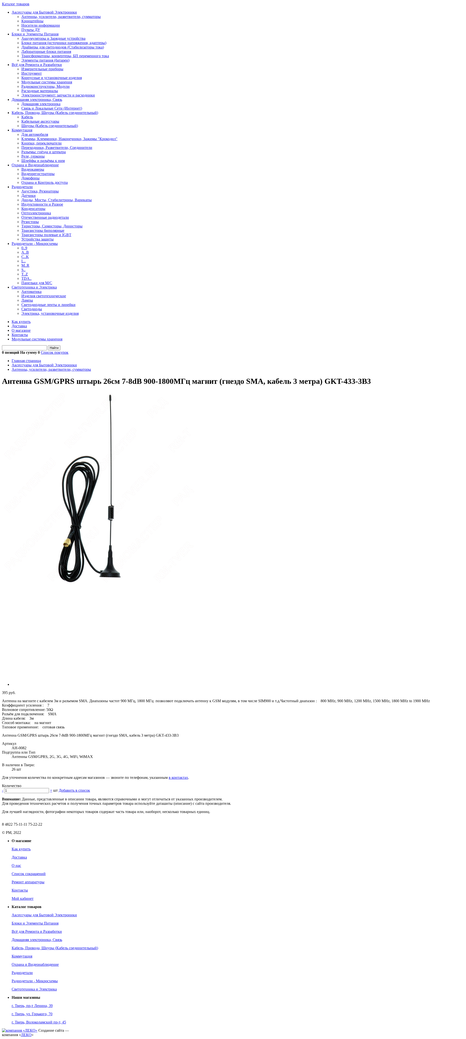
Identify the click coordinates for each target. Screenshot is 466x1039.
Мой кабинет (22, 898)
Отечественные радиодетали (45, 217)
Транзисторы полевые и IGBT (46, 235)
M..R (25, 265)
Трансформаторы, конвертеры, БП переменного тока (65, 56)
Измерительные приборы (42, 69)
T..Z (24, 274)
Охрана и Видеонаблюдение (35, 165)
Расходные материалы (39, 91)
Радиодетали (22, 187)
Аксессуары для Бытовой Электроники (44, 12)
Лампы (27, 300)
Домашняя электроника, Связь (37, 99)
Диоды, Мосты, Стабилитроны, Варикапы (56, 200)
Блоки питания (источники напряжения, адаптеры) (63, 43)
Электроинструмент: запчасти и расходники (58, 95)
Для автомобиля (34, 134)
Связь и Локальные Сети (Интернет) (51, 108)
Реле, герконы (33, 156)
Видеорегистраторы (38, 174)
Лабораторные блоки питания (46, 51)
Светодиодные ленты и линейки (48, 305)
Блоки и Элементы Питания (35, 34)
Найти (54, 348)
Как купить (21, 322)
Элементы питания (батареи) (45, 60)
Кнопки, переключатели (41, 143)
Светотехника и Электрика (34, 287)
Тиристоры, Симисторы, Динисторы (52, 226)
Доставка (19, 326)
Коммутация (22, 130)
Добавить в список (74, 790)
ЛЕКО (26, 1035)
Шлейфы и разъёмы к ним (43, 161)
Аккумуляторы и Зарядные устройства (53, 38)
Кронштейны (32, 21)
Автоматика (31, 292)
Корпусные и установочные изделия (51, 78)
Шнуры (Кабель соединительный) (49, 126)
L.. (23, 261)
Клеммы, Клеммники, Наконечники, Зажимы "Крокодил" (69, 139)
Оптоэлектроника (36, 213)
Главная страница (26, 361)
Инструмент (31, 73)
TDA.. (26, 278)
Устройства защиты (37, 239)
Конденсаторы (33, 209)
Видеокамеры (32, 169)
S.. (23, 270)
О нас (16, 865)
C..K (25, 257)
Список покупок (54, 352)
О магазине (21, 330)
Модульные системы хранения (46, 82)
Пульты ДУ (30, 30)
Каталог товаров (15, 4)
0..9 (24, 248)
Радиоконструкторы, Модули (45, 86)
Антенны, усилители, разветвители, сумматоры (61, 17)
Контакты (20, 335)
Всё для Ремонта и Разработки (37, 65)
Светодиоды (31, 309)
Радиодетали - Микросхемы (35, 244)
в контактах (178, 777)
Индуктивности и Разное (42, 204)
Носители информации (40, 25)
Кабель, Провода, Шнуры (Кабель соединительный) (55, 113)
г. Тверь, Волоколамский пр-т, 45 (39, 1022)
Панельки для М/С (36, 283)
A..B (25, 252)
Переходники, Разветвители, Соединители (56, 147)
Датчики (28, 195)
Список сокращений (29, 874)
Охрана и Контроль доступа (44, 182)
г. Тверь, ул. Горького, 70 (32, 1014)
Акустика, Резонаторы (40, 191)
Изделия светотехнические (43, 296)
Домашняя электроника (40, 104)
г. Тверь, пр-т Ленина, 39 (32, 1006)
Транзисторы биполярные (42, 230)
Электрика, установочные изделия (50, 313)
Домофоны (30, 178)
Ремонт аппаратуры (28, 882)
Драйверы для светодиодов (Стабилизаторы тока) (62, 47)
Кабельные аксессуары (40, 121)
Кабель (27, 117)
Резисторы (30, 222)
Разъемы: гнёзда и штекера (43, 152)
